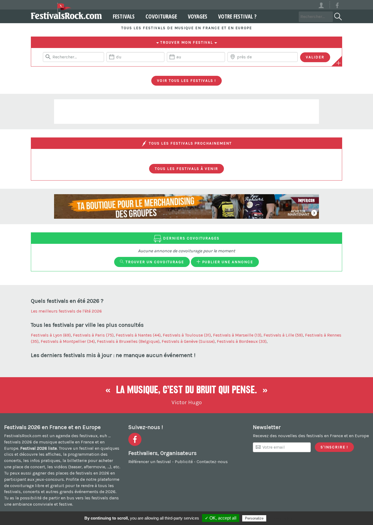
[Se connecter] (324, 4)
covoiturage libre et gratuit (37, 485)
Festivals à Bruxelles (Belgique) (128, 341)
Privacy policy (280, 518)
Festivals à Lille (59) (283, 335)
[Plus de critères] (338, 63)
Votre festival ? (237, 16)
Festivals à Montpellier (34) (68, 341)
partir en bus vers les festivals (78, 497)
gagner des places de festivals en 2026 (70, 473)
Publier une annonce (227, 262)
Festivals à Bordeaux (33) (242, 341)
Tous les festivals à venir (186, 168)
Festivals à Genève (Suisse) (188, 341)
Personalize (254, 518)
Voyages (197, 16)
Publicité (184, 461)
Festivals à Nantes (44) (138, 335)
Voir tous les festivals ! (186, 80)
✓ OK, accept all (220, 518)
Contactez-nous (212, 461)
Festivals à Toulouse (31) (187, 335)
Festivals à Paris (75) (93, 335)
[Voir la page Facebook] (337, 6)
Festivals (124, 16)
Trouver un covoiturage (154, 262)
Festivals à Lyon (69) (51, 335)
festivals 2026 (18, 442)
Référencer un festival (149, 461)
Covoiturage (161, 16)
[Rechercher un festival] (337, 16)
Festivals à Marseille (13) (237, 335)
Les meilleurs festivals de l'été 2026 (66, 311)
